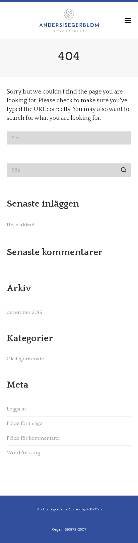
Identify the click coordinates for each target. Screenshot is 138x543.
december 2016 (24, 312)
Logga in (16, 409)
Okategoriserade (25, 359)
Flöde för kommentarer (33, 438)
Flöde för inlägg (24, 423)
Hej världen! (20, 224)
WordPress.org (23, 453)
